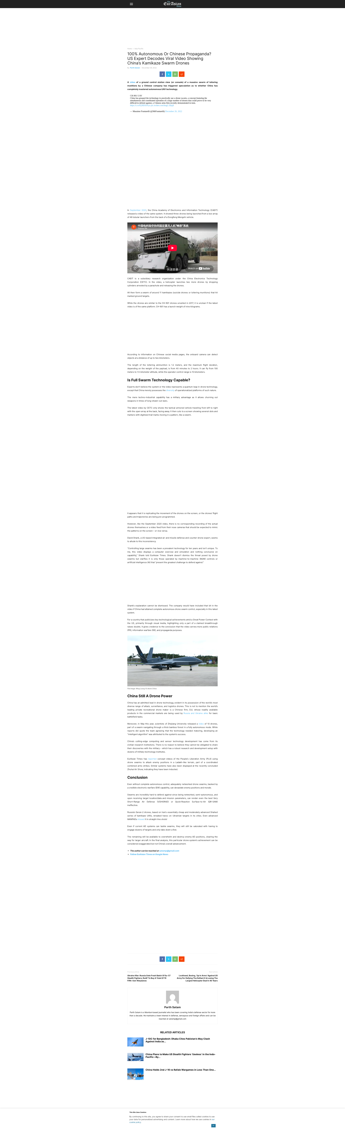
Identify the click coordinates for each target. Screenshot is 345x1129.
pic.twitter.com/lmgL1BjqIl (162, 105)
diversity (170, 390)
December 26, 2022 (173, 111)
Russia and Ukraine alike (196, 713)
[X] (168, 74)
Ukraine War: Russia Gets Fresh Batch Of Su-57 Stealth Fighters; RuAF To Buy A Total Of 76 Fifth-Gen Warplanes (148, 978)
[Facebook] (162, 74)
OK (213, 1125)
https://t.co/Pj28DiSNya (140, 105)
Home (129, 49)
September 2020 (138, 210)
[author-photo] (172, 1003)
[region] (172, 29)
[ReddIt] (181, 74)
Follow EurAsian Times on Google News (149, 854)
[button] (131, 4)
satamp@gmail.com (169, 850)
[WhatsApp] (175, 74)
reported (152, 759)
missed (141, 819)
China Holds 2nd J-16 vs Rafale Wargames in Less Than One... (181, 1069)
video (132, 82)
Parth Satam (135, 68)
